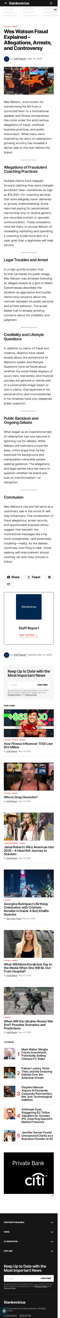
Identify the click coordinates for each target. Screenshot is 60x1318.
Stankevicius (19, 3)
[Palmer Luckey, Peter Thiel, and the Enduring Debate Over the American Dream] (9, 1072)
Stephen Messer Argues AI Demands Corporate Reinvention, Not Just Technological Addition (36, 1093)
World (15, 26)
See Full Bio (27, 635)
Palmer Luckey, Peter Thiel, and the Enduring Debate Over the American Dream (36, 1073)
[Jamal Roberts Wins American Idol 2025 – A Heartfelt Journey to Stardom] (29, 827)
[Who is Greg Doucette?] (29, 777)
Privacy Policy (14, 694)
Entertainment (11, 843)
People (8, 26)
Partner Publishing (14, 1222)
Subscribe (42, 685)
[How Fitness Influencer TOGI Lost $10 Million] (29, 723)
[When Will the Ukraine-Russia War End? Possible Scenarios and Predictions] (29, 1001)
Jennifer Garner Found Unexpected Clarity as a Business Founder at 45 (37, 1135)
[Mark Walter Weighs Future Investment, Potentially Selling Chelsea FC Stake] (9, 1053)
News (6, 1232)
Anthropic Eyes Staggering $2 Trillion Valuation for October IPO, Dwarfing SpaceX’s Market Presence (36, 1116)
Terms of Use (31, 694)
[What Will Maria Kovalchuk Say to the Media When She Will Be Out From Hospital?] (29, 944)
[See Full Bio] (36, 635)
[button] (6, 3)
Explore (8, 1251)
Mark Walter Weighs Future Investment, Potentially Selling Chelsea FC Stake (34, 1054)
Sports (15, 740)
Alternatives (11, 1241)
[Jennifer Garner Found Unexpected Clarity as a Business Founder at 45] (9, 1135)
